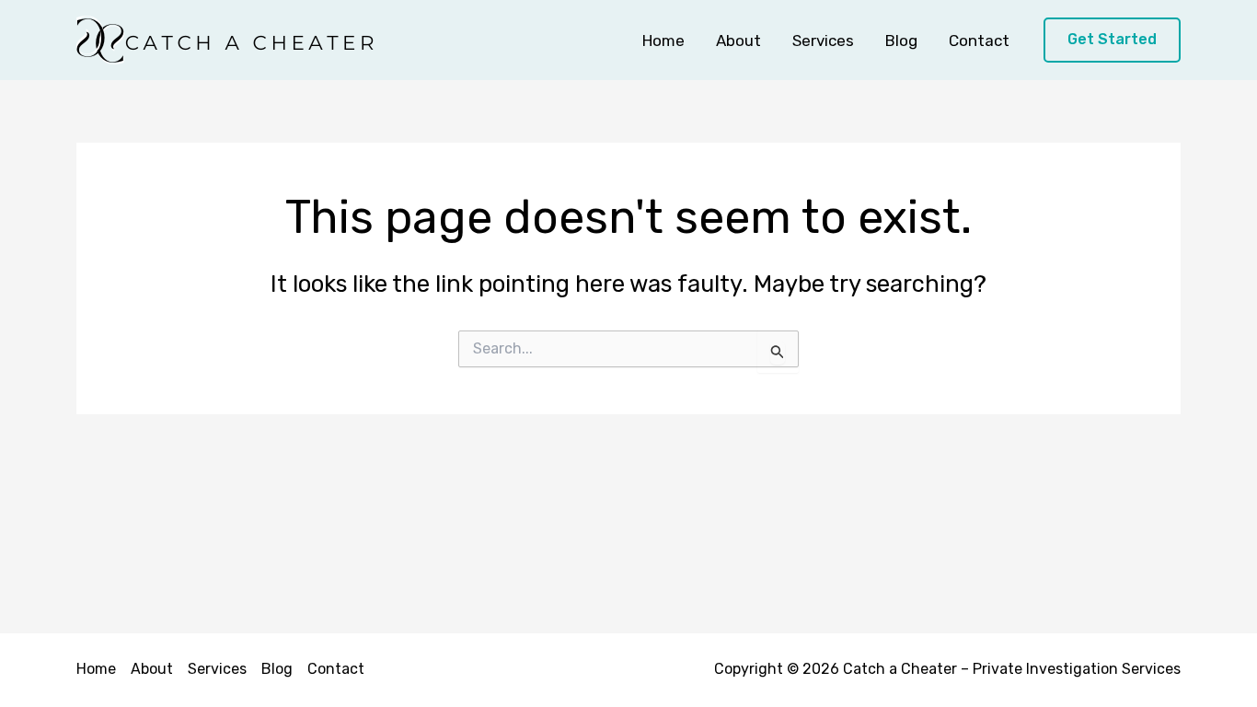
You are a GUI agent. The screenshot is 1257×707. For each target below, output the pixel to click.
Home (663, 40)
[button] (1112, 40)
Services (823, 40)
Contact (979, 40)
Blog (901, 40)
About (738, 40)
